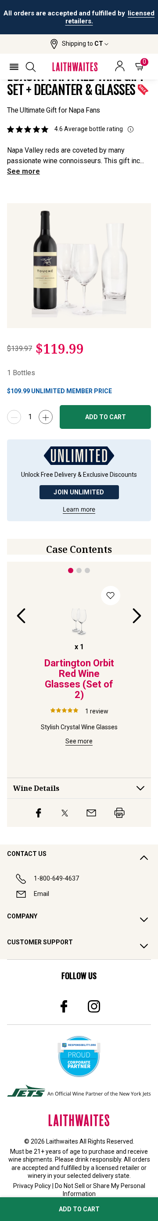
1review (96, 711)
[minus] (14, 417)
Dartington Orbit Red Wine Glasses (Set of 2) (79, 679)
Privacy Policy (32, 1185)
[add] (46, 417)
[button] (79, 44)
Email (41, 893)
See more (23, 171)
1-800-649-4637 (56, 878)
